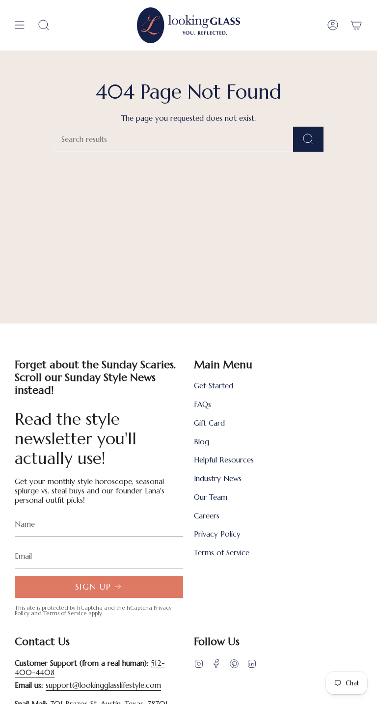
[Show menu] (19, 25)
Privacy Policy (217, 534)
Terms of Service (65, 613)
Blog (201, 441)
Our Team (210, 497)
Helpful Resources (224, 459)
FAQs (202, 404)
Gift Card (209, 423)
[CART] (356, 25)
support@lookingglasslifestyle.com (103, 685)
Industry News (218, 478)
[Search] (308, 139)
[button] (44, 25)
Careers (206, 515)
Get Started (213, 385)
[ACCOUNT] (333, 25)
